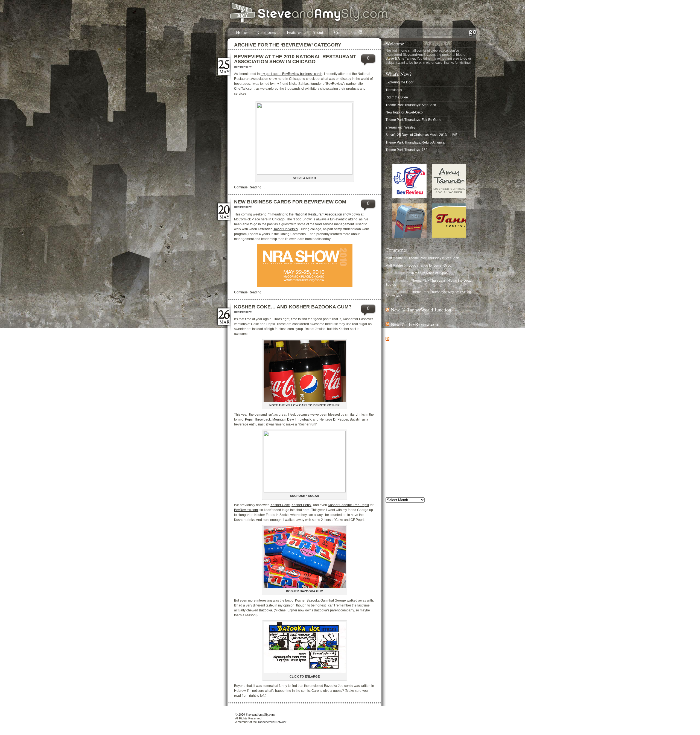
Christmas (444, 550)
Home (241, 32)
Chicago (429, 545)
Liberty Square (408, 576)
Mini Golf (465, 580)
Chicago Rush (412, 552)
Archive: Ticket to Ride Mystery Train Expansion (421, 471)
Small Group (409, 584)
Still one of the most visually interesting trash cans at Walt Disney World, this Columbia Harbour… (428, 360)
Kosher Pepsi (301, 505)
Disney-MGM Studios (456, 562)
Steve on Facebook (406, 639)
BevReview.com (246, 510)
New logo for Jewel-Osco (404, 112)
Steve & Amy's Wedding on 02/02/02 (412, 478)
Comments (396, 249)
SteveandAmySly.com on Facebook (418, 625)
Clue (466, 552)
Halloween (439, 570)
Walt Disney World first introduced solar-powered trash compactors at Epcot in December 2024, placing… (426, 372)
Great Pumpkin (418, 571)
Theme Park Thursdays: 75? (406, 150)
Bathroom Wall (416, 542)
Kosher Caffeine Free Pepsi (348, 505)
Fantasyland (456, 566)
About (317, 32)
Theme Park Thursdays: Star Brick (411, 105)
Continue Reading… (249, 187)
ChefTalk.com (244, 89)
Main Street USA (401, 580)
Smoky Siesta (428, 584)
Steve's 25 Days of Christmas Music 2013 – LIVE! (422, 135)
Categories (267, 32)
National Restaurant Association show (322, 214)
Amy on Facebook (405, 653)
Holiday (458, 570)
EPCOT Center (433, 566)
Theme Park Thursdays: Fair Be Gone (413, 120)
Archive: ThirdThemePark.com (408, 449)
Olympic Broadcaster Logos (406, 404)
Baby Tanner (395, 542)
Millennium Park (448, 580)
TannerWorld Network (272, 722)
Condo (393, 557)
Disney (431, 556)
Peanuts (393, 584)
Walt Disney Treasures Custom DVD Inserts (418, 441)
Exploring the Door (399, 82)
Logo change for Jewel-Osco (430, 265)
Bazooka (265, 610)
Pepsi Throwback (258, 419)
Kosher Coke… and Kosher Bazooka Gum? (293, 307)
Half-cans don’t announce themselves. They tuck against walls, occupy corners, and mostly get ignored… (427, 349)
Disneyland (397, 566)
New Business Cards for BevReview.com (290, 202)
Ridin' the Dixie (397, 97)
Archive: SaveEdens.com (404, 456)
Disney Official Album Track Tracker (412, 426)
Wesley (438, 594)
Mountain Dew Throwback (291, 419)
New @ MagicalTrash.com (417, 339)
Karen (391, 576)
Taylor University (285, 229)
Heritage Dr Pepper (333, 419)
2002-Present (396, 519)
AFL (409, 537)
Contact (341, 32)
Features (294, 32)
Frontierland (396, 570)
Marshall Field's (426, 580)
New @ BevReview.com (415, 324)
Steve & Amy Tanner (400, 58)
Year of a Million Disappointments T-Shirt (416, 434)
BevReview (243, 67)
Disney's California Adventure (420, 562)
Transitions (394, 90)
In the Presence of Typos (429, 273)
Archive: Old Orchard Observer (408, 463)
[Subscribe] (361, 33)
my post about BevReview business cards (291, 74)
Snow (443, 584)
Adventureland (395, 537)
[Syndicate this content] (387, 309)
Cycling (409, 557)
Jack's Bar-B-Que (398, 419)
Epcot (414, 566)
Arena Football (452, 537)
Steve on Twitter (403, 644)
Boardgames (401, 546)
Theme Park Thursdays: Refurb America (415, 142)
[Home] (309, 21)
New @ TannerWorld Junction (421, 309)
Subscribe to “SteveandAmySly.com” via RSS (425, 620)
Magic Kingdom (441, 575)
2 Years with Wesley (400, 127)
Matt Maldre (394, 258)
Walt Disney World (429, 591)
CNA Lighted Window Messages (409, 411)
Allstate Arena (426, 537)
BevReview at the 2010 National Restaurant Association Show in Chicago (295, 59)
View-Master (449, 589)
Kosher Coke (280, 505)
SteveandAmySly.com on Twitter (415, 630)
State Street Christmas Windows (409, 396)
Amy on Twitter (402, 658)
